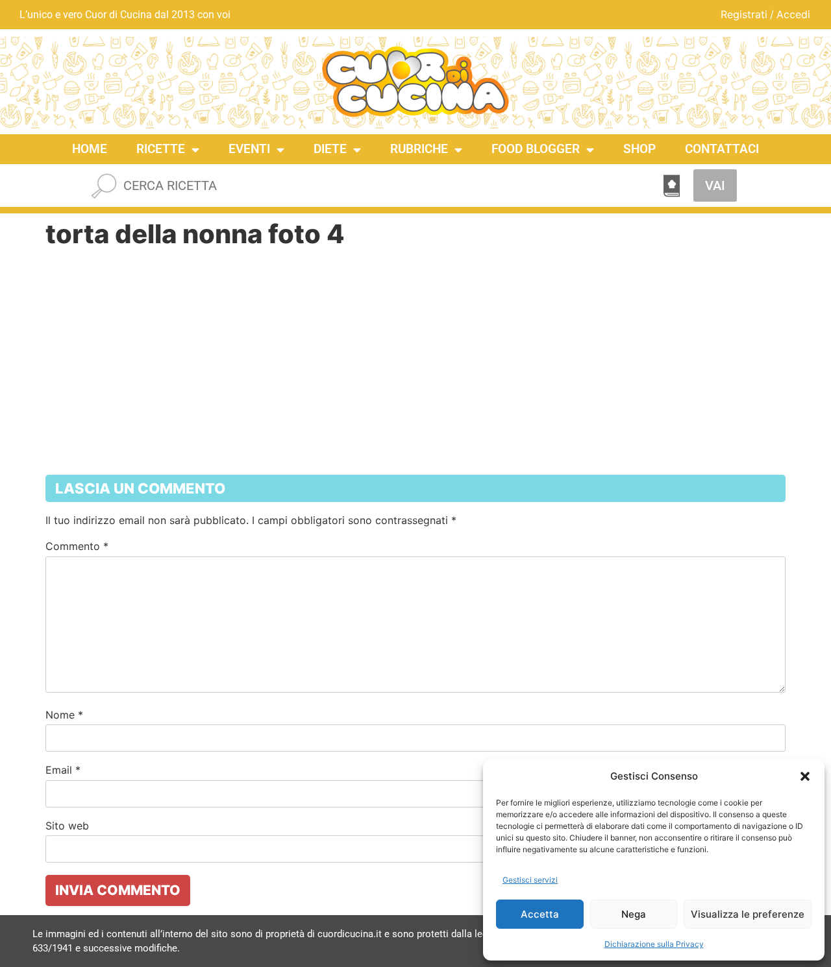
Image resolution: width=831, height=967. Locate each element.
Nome (64, 715)
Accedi (793, 14)
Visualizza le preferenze (747, 914)
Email (63, 770)
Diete (330, 148)
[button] (805, 776)
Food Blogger (535, 148)
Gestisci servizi (530, 880)
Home (89, 148)
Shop (639, 148)
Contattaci (722, 148)
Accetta (540, 914)
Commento (76, 546)
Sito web (67, 825)
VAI (715, 185)
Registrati (744, 14)
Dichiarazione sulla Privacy (654, 944)
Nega (633, 914)
